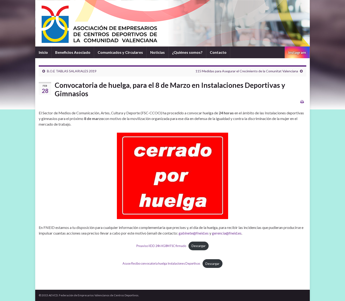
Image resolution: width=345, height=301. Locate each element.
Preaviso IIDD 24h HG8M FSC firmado (161, 246)
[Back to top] (334, 290)
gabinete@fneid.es (194, 233)
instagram (297, 52)
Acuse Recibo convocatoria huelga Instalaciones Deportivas (161, 264)
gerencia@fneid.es (227, 233)
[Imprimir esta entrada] (302, 101)
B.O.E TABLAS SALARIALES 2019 (71, 71)
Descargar (199, 246)
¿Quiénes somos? (187, 52)
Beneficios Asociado (72, 52)
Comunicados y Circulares (120, 52)
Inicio (43, 52)
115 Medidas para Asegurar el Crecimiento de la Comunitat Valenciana (247, 71)
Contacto (218, 52)
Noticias (157, 52)
